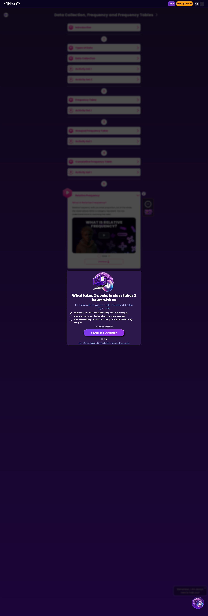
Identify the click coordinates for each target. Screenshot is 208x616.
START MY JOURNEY (104, 332)
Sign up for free (184, 4)
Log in (104, 339)
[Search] (197, 4)
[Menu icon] (202, 4)
